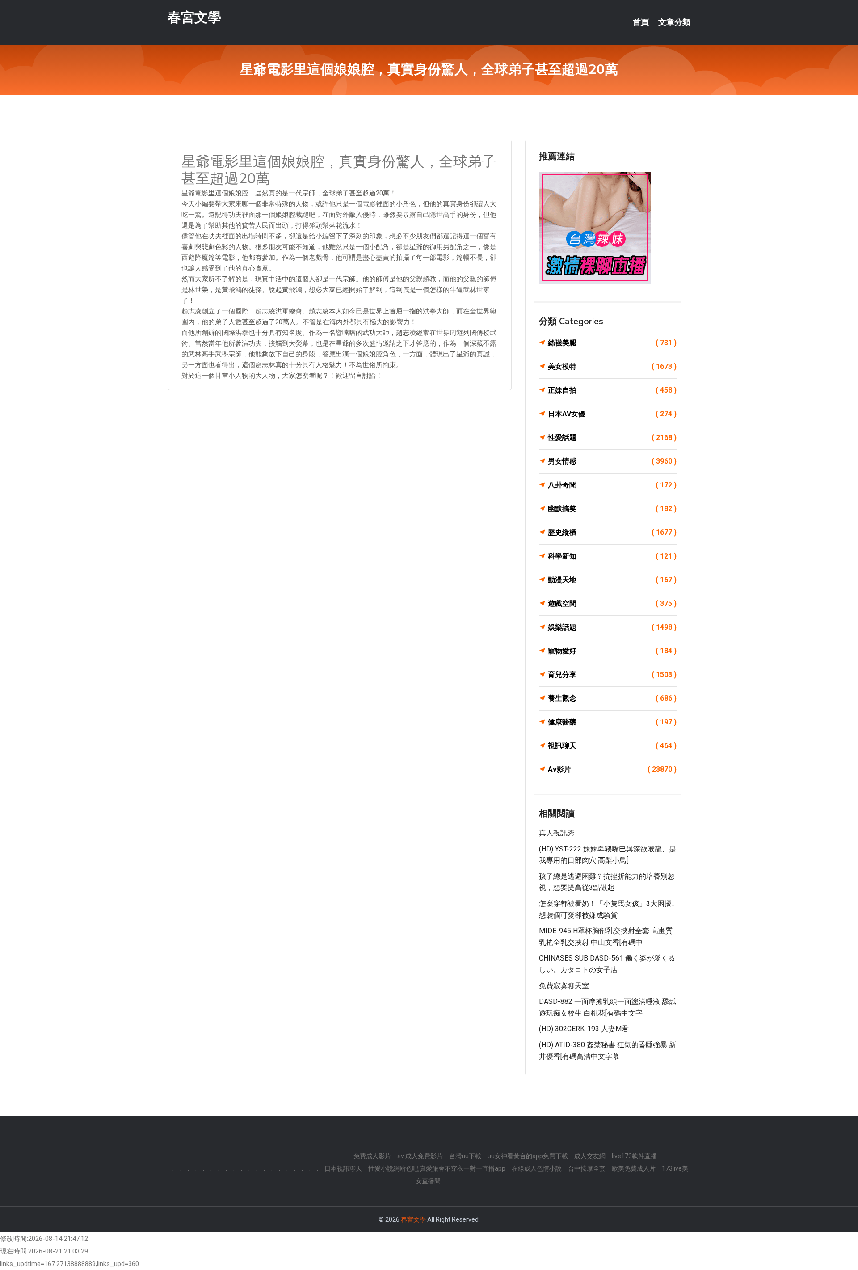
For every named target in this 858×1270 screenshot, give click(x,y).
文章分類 (674, 22)
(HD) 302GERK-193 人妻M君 (584, 1028)
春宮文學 (194, 17)
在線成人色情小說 (537, 1168)
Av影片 (612, 769)
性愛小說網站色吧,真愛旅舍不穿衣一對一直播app (436, 1168)
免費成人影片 (372, 1156)
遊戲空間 (612, 603)
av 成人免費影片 (420, 1156)
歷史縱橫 (612, 532)
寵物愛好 (612, 651)
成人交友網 (590, 1156)
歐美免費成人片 (634, 1168)
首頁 (641, 22)
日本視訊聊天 (343, 1168)
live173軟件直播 (634, 1156)
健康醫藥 (612, 722)
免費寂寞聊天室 (564, 986)
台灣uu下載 (465, 1156)
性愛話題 (612, 437)
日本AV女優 (612, 414)
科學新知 (612, 556)
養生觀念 (612, 698)
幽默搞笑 (612, 508)
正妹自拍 (612, 390)
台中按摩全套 (587, 1168)
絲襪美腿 (612, 343)
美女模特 (612, 366)
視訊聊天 (612, 745)
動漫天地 (612, 580)
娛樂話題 (612, 627)
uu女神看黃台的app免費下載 (528, 1156)
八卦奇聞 (612, 485)
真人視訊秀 (557, 833)
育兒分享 (612, 674)
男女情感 (612, 461)
